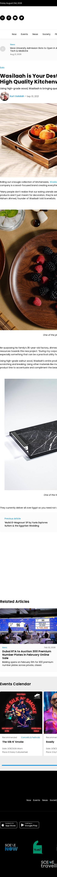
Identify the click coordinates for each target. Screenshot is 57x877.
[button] (2, 49)
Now (14, 34)
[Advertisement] (28, 565)
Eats (2, 67)
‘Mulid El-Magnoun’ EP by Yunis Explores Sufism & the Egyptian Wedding (26, 524)
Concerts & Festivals (30, 737)
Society (46, 34)
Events (24, 34)
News (35, 34)
